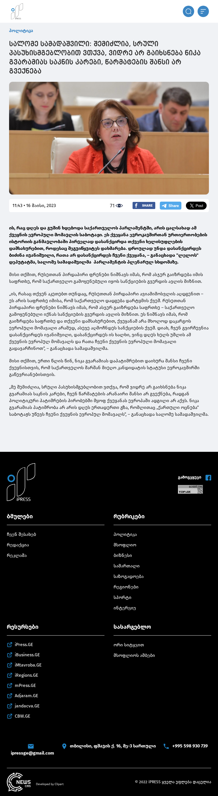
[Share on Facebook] (144, 205)
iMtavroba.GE (28, 665)
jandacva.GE (27, 706)
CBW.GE (22, 716)
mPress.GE (25, 685)
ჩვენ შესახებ (21, 534)
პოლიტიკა (21, 30)
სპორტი (122, 597)
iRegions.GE (26, 675)
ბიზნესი (123, 555)
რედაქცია (18, 545)
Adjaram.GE (26, 695)
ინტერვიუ (125, 608)
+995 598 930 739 (190, 746)
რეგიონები (126, 587)
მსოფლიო (125, 545)
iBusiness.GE (27, 654)
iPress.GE (24, 644)
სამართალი (127, 566)
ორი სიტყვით (129, 644)
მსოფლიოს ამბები (134, 655)
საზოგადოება (129, 576)
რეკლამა (17, 555)
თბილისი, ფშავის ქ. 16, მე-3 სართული (113, 746)
